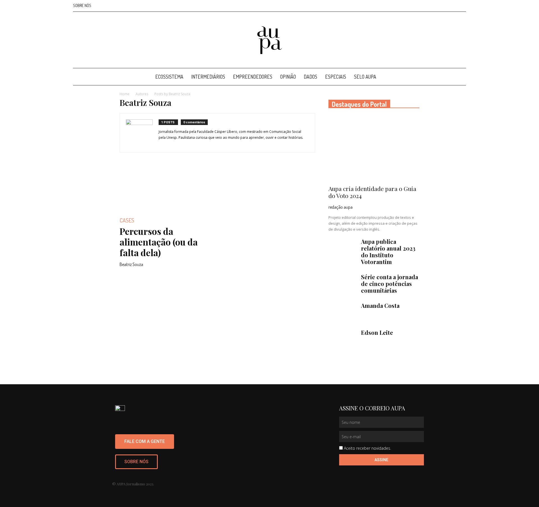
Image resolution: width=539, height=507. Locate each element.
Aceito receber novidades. (367, 448)
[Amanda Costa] (342, 312)
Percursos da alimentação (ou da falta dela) (159, 241)
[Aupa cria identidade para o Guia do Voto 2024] (373, 148)
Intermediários (208, 77)
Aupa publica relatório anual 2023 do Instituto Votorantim (388, 251)
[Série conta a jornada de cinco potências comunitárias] (342, 283)
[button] (459, 77)
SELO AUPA (365, 77)
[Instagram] (434, 5)
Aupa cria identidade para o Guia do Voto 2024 (372, 192)
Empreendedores (252, 77)
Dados (310, 77)
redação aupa (340, 207)
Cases (127, 220)
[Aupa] (269, 40)
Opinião (288, 77)
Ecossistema (169, 77)
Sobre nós (82, 5)
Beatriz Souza (131, 264)
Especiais (335, 77)
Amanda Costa (380, 305)
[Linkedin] (443, 5)
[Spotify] (452, 5)
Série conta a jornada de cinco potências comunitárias (389, 283)
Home (124, 94)
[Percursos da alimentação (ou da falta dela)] (165, 188)
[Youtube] (462, 5)
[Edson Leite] (342, 339)
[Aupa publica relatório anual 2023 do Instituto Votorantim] (342, 248)
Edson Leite (377, 332)
